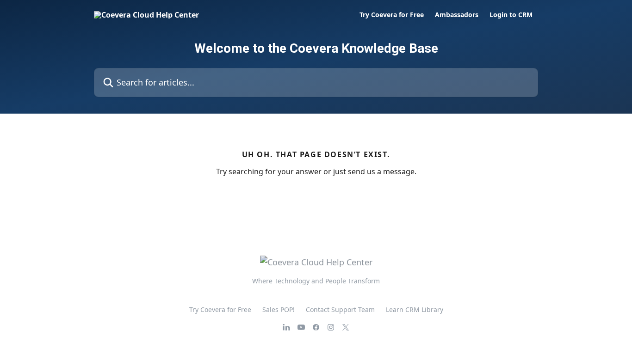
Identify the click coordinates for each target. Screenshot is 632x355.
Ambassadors (456, 15)
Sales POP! (278, 309)
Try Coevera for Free (391, 15)
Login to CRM (511, 15)
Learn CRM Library (414, 309)
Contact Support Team (340, 309)
